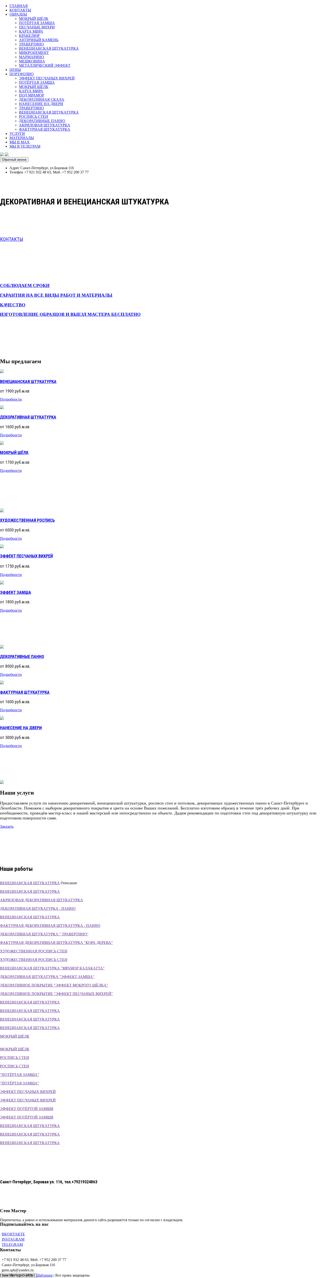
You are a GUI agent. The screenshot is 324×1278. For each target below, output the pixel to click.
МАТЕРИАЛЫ (21, 138)
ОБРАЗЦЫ (18, 14)
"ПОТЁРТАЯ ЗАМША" (19, 1075)
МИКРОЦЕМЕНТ (34, 53)
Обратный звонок (14, 159)
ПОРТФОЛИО (21, 74)
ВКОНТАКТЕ (13, 1234)
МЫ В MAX (19, 142)
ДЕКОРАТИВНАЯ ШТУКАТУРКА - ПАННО (38, 909)
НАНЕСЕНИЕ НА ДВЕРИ (41, 104)
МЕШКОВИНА (32, 61)
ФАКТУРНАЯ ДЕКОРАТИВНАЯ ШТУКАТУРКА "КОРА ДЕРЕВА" (56, 943)
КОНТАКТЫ (20, 10)
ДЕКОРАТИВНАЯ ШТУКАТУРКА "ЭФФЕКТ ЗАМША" (47, 977)
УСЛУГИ (17, 134)
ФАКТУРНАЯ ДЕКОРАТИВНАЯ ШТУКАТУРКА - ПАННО (50, 926)
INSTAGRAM (13, 1239)
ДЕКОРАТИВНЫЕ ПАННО (42, 121)
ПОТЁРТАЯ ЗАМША (37, 23)
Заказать (7, 826)
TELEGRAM (12, 1245)
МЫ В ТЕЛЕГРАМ (24, 146)
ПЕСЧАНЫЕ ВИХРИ (37, 27)
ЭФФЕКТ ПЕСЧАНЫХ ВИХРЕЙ (47, 78)
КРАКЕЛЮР (29, 36)
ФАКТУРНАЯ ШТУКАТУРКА (44, 129)
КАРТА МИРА (31, 31)
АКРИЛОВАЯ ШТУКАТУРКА (44, 125)
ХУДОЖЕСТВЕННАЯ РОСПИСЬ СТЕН (33, 951)
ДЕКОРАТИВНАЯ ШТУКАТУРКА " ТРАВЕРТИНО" (44, 934)
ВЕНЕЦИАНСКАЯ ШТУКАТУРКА (49, 48)
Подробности (11, 399)
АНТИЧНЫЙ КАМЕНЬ (38, 40)
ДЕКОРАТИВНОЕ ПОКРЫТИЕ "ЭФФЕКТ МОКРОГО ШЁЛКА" (54, 985)
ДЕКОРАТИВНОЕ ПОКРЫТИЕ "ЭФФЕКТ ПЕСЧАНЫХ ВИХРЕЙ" (56, 994)
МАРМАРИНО (31, 57)
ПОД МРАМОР (31, 95)
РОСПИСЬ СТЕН (33, 117)
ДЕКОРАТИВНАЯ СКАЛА (41, 99)
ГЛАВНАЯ (18, 6)
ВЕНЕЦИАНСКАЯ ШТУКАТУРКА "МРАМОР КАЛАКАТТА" (52, 968)
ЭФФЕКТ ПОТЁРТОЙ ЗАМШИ (26, 1109)
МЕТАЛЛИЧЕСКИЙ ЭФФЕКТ (44, 65)
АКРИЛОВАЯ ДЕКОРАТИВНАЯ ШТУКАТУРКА (41, 900)
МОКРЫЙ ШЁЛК (33, 19)
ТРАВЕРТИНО (31, 44)
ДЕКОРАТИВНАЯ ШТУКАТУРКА (28, 417)
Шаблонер (44, 1275)
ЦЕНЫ (15, 70)
